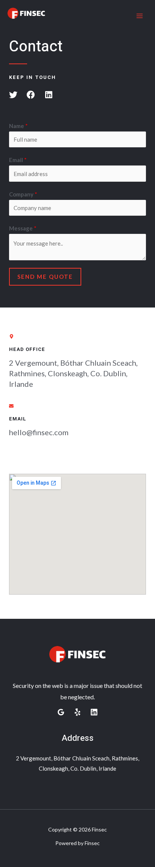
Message (22, 228)
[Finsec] (26, 16)
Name (18, 125)
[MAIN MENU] (140, 16)
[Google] (61, 712)
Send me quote (45, 276)
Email (18, 159)
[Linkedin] (94, 712)
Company (23, 194)
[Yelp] (77, 712)
